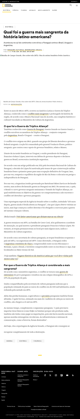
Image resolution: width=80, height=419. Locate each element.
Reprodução (16, 104)
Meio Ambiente (44, 10)
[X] (50, 376)
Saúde (54, 10)
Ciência (16, 10)
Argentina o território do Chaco (19, 244)
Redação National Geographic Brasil (25, 50)
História (6, 10)
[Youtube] (67, 376)
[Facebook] (45, 376)
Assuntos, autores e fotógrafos (23, 375)
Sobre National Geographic (41, 406)
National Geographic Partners (23, 380)
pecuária (46, 296)
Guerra (10, 341)
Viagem (24, 10)
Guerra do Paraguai (35, 129)
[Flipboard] (62, 376)
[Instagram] (56, 376)
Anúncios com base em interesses (61, 406)
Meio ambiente (5, 380)
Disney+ (74, 1)
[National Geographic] (3, 5)
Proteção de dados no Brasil (38, 409)
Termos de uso (11, 406)
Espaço (3, 396)
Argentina (12, 135)
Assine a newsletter (10, 1)
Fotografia (4, 393)
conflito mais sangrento (38, 114)
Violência (38, 341)
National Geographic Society (23, 385)
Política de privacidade (24, 406)
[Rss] (73, 376)
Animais (32, 10)
